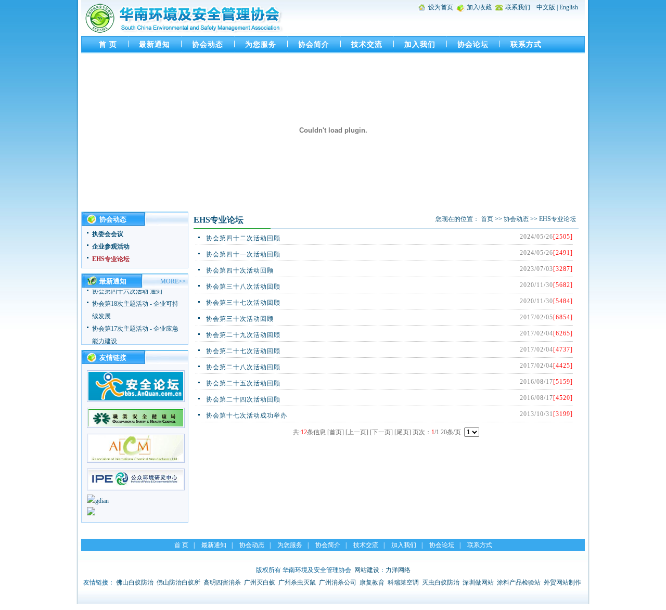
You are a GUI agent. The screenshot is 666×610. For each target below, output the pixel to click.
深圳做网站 (478, 582)
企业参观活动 (111, 246)
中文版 (545, 7)
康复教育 (372, 582)
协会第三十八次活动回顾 (243, 286)
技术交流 (366, 44)
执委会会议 (107, 234)
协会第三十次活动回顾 (240, 318)
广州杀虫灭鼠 (297, 582)
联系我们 (517, 7)
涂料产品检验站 (519, 582)
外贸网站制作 (562, 582)
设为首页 (440, 7)
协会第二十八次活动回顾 (243, 367)
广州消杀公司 (337, 582)
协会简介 (313, 44)
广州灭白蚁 (259, 582)
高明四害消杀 (222, 582)
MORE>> (173, 281)
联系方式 (526, 44)
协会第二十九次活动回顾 (243, 335)
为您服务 (260, 44)
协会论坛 (473, 44)
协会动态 (207, 44)
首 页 (108, 44)
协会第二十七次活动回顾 (243, 351)
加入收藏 (479, 7)
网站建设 (366, 570)
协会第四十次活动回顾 (240, 270)
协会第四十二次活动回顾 (243, 238)
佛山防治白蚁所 (178, 582)
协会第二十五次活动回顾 (243, 383)
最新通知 (154, 44)
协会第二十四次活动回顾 (243, 399)
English (568, 7)
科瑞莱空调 (403, 582)
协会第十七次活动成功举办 (246, 415)
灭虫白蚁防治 (440, 582)
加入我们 (420, 44)
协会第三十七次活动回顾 (243, 302)
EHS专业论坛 (111, 259)
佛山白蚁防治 (134, 582)
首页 (487, 219)
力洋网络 (398, 570)
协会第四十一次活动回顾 (243, 254)
